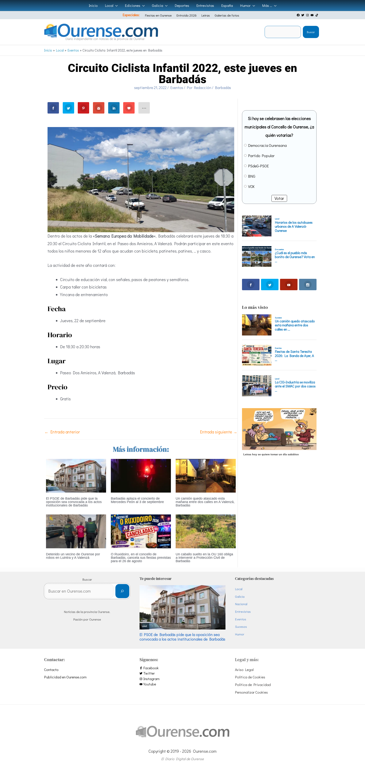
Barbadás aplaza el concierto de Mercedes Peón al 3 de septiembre (137, 500)
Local (238, 589)
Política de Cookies (250, 677)
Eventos (176, 87)
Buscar (311, 32)
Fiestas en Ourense (158, 15)
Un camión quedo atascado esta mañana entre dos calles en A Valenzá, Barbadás (205, 502)
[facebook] (299, 15)
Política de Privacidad (253, 684)
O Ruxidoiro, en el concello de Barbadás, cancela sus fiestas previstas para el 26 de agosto (141, 557)
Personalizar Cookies (251, 692)
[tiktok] (317, 15)
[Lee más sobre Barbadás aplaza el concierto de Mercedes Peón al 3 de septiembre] (141, 475)
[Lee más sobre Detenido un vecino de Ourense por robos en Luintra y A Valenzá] (76, 530)
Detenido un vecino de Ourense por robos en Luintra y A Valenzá (73, 556)
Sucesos (241, 626)
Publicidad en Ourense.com (65, 677)
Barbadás (223, 87)
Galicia (239, 596)
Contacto (51, 669)
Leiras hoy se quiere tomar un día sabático (271, 454)
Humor (239, 634)
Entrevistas (243, 611)
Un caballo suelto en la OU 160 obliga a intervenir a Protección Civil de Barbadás (204, 557)
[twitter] (303, 15)
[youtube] (312, 15)
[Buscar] (122, 591)
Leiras (205, 15)
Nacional (241, 604)
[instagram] (308, 15)
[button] (115, 5)
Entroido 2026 (186, 15)
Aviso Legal (244, 669)
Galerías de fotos (227, 15)
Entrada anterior (62, 432)
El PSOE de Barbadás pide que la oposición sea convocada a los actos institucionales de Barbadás (74, 502)
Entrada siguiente (218, 432)
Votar (279, 198)
